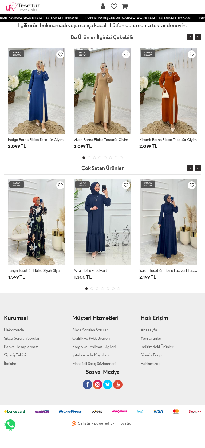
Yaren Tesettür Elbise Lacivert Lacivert (168, 270)
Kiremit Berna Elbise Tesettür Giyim (168, 139)
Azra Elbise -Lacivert (90, 270)
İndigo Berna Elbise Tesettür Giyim (36, 139)
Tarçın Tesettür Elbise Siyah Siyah (35, 270)
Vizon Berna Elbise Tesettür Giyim (101, 139)
